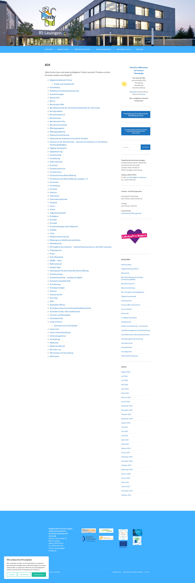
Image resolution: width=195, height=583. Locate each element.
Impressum (54, 196)
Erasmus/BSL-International (130, 305)
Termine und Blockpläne (60, 315)
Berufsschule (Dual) (82, 49)
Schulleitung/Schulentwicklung (132, 339)
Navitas (142, 94)
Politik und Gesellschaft (64, 84)
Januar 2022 (125, 486)
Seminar (53, 291)
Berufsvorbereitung (58, 125)
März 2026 (125, 393)
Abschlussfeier (126, 264)
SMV (52, 301)
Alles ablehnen (24, 574)
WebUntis (54, 342)
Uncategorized (126, 351)
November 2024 (127, 461)
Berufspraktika (56, 111)
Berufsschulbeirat (57, 114)
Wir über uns (55, 349)
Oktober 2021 (126, 495)
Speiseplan (133, 92)
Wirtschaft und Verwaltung (61, 353)
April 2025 (125, 440)
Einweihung (55, 158)
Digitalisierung (56, 151)
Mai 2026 (124, 384)
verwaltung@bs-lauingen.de (136, 177)
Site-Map (53, 298)
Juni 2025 (124, 431)
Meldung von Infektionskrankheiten (65, 240)
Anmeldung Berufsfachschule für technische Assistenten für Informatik (135, 131)
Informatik (125, 313)
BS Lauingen (55, 572)
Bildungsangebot (57, 128)
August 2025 (125, 423)
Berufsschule (55, 118)
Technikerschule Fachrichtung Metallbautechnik (70, 308)
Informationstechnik (58, 199)
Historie (53, 192)
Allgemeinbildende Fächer (61, 80)
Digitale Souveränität (128, 296)
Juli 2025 (124, 427)
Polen (52, 253)
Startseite (49, 49)
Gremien (53, 189)
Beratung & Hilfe (123, 49)
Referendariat (56, 264)
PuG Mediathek (56, 257)
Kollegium (54, 216)
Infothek (139, 49)
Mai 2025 (124, 435)
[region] (26, 567)
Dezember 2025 (126, 406)
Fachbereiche (55, 172)
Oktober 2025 (126, 414)
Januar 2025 (125, 452)
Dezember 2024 (126, 457)
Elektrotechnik (56, 162)
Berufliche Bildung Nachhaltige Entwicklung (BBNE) (132, 278)
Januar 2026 (125, 401)
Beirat (52, 101)
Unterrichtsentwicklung (60, 332)
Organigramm (56, 250)
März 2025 (125, 444)
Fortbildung (55, 185)
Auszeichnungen (57, 94)
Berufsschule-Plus (58, 121)
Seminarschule (56, 294)
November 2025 (127, 410)
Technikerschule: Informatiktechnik (65, 311)
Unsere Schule (63, 49)
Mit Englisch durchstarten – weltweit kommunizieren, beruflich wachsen (81, 247)
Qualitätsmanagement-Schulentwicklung (135, 330)
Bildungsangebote (103, 49)
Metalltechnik (56, 243)
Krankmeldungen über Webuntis (64, 226)
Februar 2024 (126, 474)
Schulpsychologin (57, 288)
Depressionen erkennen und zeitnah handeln (69, 138)
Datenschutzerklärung (59, 135)
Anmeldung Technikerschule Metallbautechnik (136, 114)
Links (52, 233)
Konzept (53, 223)
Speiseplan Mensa (57, 304)
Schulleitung (55, 284)
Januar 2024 (125, 478)
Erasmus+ (54, 165)
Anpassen (12, 574)
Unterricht (54, 329)
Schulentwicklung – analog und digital (66, 277)
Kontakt (53, 219)
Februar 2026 (126, 397)
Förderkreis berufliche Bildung (63, 175)
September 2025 (127, 419)
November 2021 (127, 491)
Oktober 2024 (126, 465)
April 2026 (125, 389)
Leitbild (53, 230)
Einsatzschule (55, 155)
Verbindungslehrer (58, 336)
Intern (52, 206)
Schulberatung (56, 274)
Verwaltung (55, 339)
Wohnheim (54, 356)
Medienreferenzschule (59, 236)
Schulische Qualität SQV (60, 281)
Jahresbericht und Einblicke (65, 325)
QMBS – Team (56, 260)
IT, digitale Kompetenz (129, 318)
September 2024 (127, 469)
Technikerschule (126, 343)
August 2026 (125, 372)
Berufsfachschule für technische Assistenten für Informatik (75, 108)
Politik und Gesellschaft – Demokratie (134, 326)
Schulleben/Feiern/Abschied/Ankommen (135, 334)
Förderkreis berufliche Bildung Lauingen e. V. (69, 179)
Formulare (54, 182)
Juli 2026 (124, 376)
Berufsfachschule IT (128, 283)
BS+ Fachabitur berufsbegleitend (132, 292)
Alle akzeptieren (39, 574)
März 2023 (125, 482)
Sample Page (55, 267)
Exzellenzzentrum (57, 168)
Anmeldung (55, 87)
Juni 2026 (124, 380)
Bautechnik (55, 97)
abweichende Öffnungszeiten (131, 213)
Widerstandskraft (57, 346)
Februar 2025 (126, 448)
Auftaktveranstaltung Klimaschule (64, 91)
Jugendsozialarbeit (58, 213)
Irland (52, 209)
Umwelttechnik (56, 318)
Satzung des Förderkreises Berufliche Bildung (69, 270)
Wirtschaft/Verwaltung (129, 356)
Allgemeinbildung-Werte (130, 269)
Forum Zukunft (126, 309)
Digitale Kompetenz (58, 148)
